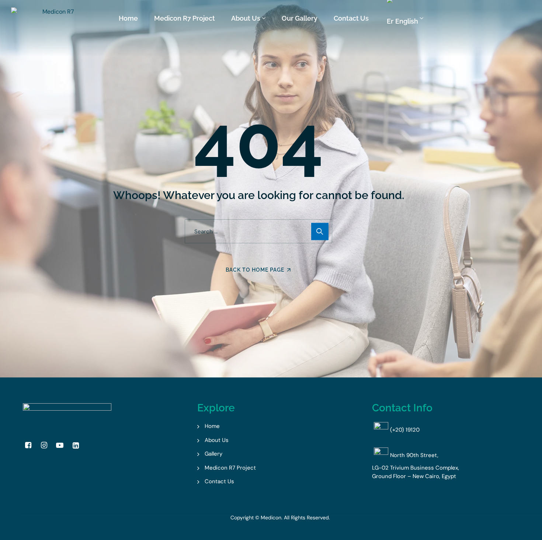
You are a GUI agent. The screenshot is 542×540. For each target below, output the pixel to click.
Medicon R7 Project (184, 18)
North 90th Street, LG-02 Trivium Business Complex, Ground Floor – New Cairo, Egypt (415, 466)
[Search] (320, 231)
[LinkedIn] (75, 445)
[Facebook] (28, 445)
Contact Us (351, 18)
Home (128, 18)
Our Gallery (299, 18)
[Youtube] (60, 445)
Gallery (213, 453)
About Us (245, 18)
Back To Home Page (255, 270)
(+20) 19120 (405, 429)
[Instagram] (44, 445)
